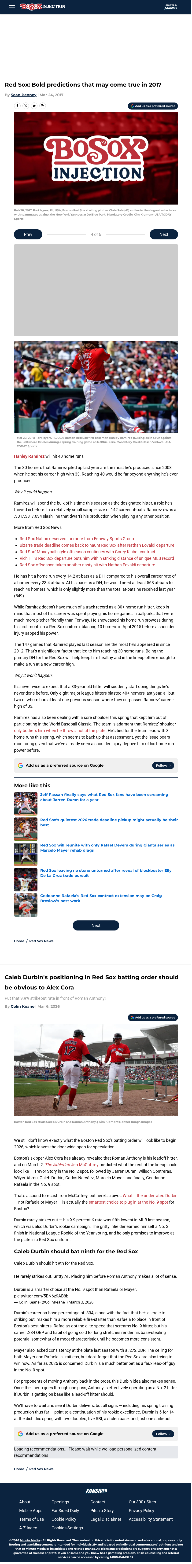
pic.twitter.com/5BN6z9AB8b (41, 1295)
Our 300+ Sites (142, 1501)
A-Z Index (28, 1527)
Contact (97, 1501)
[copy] (42, 106)
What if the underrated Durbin (150, 1195)
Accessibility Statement (151, 1519)
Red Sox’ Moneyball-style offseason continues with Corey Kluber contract (87, 551)
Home (19, 941)
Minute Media (30, 1540)
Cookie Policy (64, 1519)
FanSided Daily (65, 1510)
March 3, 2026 (81, 1302)
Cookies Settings (67, 1527)
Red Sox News (41, 941)
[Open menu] (12, 7)
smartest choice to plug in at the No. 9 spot (129, 1202)
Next (163, 234)
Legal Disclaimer (105, 1519)
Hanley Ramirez (29, 456)
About (24, 1501)
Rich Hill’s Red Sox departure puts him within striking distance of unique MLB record (97, 558)
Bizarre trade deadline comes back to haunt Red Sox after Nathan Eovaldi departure (97, 545)
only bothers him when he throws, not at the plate (60, 730)
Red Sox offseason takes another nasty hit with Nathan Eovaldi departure (87, 564)
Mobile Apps (30, 1510)
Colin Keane (22, 1006)
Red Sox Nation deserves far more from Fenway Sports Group (77, 538)
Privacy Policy (141, 1510)
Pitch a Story (102, 1510)
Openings (60, 1501)
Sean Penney (24, 95)
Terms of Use (31, 1519)
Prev (28, 234)
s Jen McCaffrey (72, 1164)
